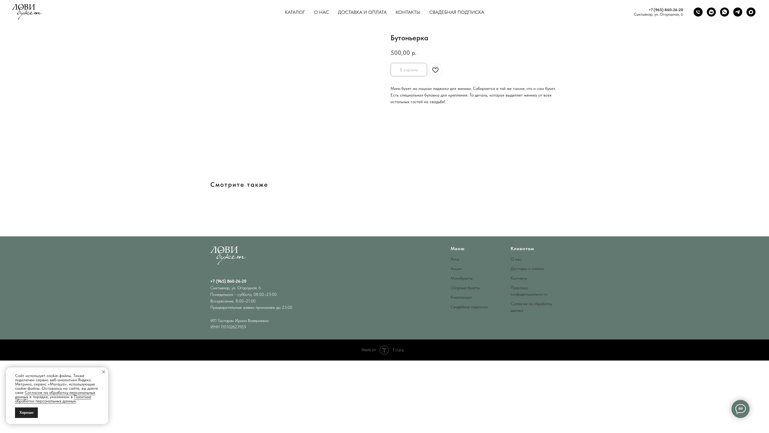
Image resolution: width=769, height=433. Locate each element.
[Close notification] (104, 372)
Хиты (455, 259)
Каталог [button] (295, 12)
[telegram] (737, 12)
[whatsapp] (724, 12)
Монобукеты (462, 278)
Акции (456, 268)
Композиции (461, 297)
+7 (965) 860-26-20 (666, 10)
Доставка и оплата (362, 12)
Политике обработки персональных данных (53, 398)
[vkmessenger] (711, 12)
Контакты (408, 12)
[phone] (698, 12)
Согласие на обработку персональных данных (55, 394)
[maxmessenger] (750, 12)
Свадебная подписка (456, 12)
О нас (321, 12)
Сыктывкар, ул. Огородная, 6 (658, 14)
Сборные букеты (465, 287)
